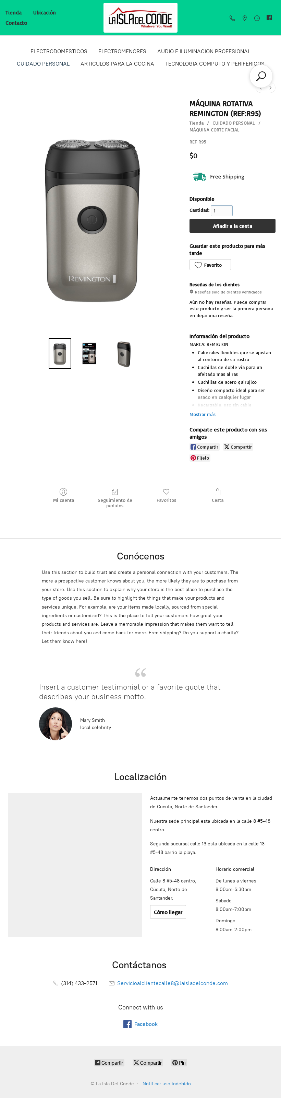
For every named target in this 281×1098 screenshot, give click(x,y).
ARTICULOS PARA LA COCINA (117, 63)
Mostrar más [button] (203, 414)
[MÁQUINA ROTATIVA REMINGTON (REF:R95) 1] (89, 353)
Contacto (16, 22)
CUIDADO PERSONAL (43, 63)
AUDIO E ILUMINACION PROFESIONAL (204, 51)
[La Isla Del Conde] (140, 18)
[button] (210, 264)
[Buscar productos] (261, 76)
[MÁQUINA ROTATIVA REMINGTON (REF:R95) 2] (122, 353)
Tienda (13, 12)
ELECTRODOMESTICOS (58, 51)
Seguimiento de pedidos (115, 503)
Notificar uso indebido (167, 1084)
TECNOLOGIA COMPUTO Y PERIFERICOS (215, 63)
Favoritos (166, 500)
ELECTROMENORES (122, 51)
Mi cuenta (63, 500)
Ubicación (44, 12)
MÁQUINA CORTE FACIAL (215, 129)
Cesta (217, 500)
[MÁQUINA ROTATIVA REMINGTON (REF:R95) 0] (60, 353)
